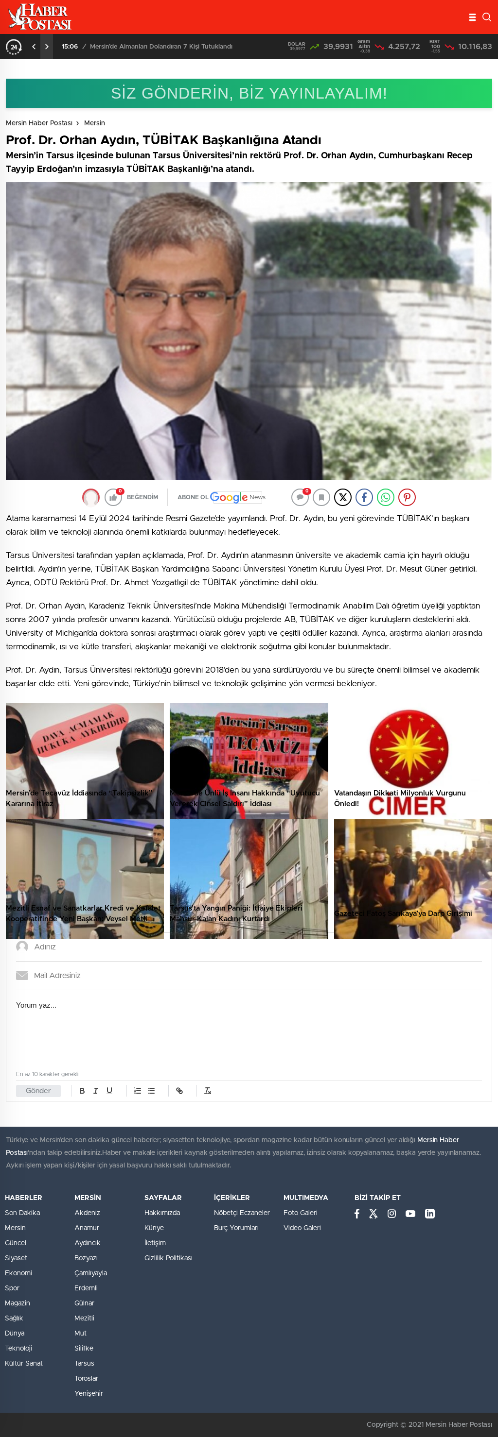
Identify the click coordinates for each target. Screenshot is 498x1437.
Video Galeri (302, 1228)
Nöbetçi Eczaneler (242, 1213)
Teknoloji (18, 1348)
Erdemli (86, 1288)
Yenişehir (88, 1393)
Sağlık (14, 1318)
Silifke (83, 1348)
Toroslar (86, 1378)
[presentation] (34, 46)
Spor (12, 1288)
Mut (80, 1333)
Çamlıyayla (90, 1273)
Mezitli (84, 1318)
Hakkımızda (162, 1213)
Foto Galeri (301, 1213)
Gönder (38, 1091)
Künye (154, 1228)
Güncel (15, 1243)
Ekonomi (18, 1273)
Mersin (94, 123)
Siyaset (16, 1258)
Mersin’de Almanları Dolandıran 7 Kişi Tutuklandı (161, 47)
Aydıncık (87, 1243)
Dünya (14, 1333)
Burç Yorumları (236, 1228)
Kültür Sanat (24, 1363)
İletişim (155, 1243)
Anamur (86, 1228)
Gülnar (84, 1303)
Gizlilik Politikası (168, 1258)
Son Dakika (22, 1213)
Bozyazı (86, 1258)
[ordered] (137, 1091)
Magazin (17, 1303)
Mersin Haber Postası (39, 123)
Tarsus (84, 1363)
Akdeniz (87, 1213)
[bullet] (151, 1091)
